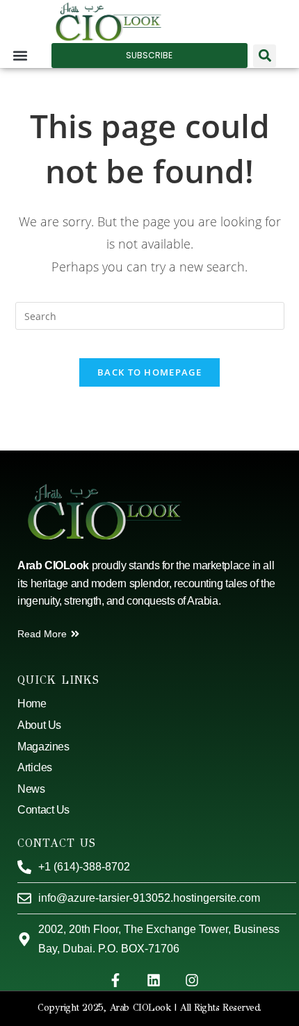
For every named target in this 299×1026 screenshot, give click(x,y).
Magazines (43, 746)
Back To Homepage (149, 372)
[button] (20, 55)
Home (31, 703)
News (31, 789)
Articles (34, 767)
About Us (38, 725)
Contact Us (43, 810)
